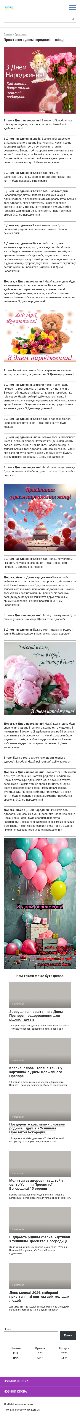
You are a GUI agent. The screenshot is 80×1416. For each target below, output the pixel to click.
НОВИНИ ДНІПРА (16, 1381)
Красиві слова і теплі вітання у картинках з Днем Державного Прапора (35, 1072)
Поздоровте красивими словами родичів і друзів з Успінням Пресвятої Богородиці (37, 1128)
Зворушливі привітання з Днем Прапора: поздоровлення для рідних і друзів (36, 1015)
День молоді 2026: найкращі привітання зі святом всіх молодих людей (39, 1296)
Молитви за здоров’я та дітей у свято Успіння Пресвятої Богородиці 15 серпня (36, 1184)
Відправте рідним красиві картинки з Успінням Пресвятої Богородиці (39, 1239)
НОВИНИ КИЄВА (15, 1391)
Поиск (8, 1329)
